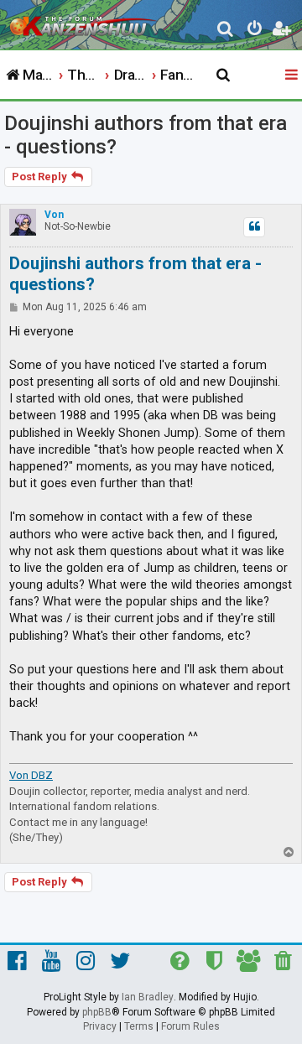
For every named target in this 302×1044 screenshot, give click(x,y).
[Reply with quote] (254, 227)
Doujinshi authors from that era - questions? (145, 135)
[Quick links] (293, 75)
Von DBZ (31, 775)
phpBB (97, 1012)
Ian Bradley (148, 997)
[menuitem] (226, 30)
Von (54, 215)
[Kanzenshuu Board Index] (84, 21)
